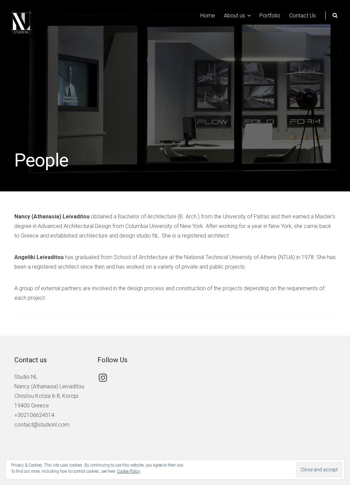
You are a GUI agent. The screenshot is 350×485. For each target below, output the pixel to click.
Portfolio (269, 15)
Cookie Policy (128, 471)
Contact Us (302, 15)
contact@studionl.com (41, 424)
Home (207, 15)
